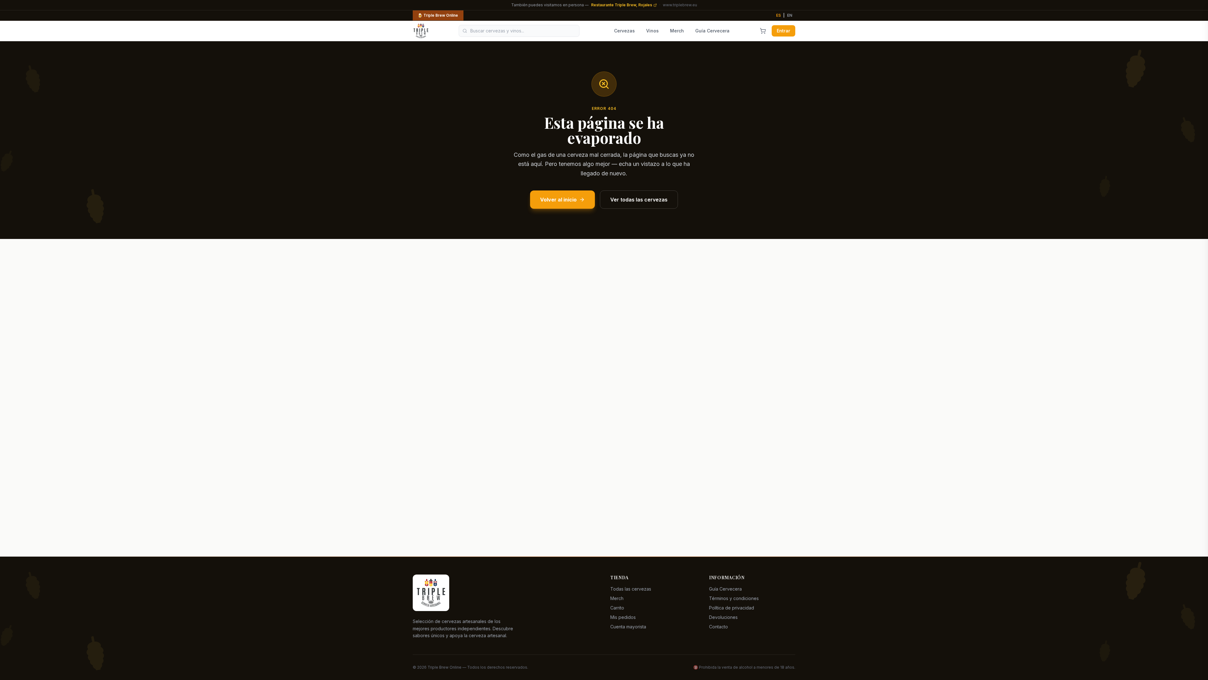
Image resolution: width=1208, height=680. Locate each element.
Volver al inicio (558, 199)
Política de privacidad (731, 607)
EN (789, 15)
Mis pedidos (623, 617)
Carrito (617, 607)
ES (778, 15)
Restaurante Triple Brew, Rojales (621, 5)
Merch (677, 30)
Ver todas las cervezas (639, 199)
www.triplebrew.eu (680, 5)
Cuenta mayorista (628, 626)
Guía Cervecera (712, 30)
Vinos (652, 30)
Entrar (783, 30)
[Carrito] (763, 31)
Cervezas (624, 30)
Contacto (718, 626)
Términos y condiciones (734, 598)
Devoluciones (723, 617)
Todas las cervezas (630, 589)
